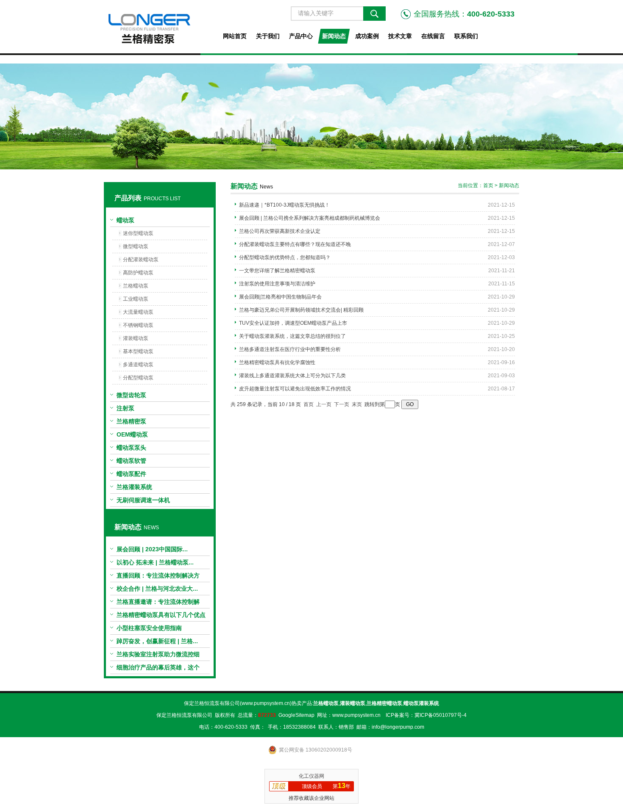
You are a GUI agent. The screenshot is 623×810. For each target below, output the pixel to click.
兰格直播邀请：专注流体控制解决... (158, 603)
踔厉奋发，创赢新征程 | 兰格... (157, 641)
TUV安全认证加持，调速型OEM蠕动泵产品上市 (293, 323)
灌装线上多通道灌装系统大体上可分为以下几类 (292, 376)
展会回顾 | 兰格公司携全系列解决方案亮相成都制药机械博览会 (309, 218)
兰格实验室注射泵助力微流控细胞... (158, 656)
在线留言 (433, 36)
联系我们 (466, 36)
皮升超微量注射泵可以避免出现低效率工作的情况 (295, 389)
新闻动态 (334, 36)
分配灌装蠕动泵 (141, 260)
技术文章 (400, 36)
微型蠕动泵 (135, 246)
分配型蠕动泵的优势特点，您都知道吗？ (285, 257)
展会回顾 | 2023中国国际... (152, 549)
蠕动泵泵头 (131, 447)
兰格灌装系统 (134, 487)
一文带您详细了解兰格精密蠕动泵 (277, 271)
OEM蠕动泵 (132, 434)
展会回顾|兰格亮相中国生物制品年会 (280, 297)
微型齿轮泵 (131, 395)
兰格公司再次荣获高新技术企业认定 (279, 231)
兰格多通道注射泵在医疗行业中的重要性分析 (290, 349)
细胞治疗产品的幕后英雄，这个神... (158, 669)
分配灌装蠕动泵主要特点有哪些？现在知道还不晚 (295, 244)
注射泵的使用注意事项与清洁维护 (277, 284)
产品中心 (301, 36)
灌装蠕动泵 (135, 338)
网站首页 (235, 36)
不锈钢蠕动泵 (138, 325)
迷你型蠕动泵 (138, 233)
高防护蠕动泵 (138, 273)
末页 (357, 404)
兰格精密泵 (131, 421)
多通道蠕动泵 (138, 365)
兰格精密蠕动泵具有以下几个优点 (161, 614)
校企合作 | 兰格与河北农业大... (157, 588)
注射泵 (125, 408)
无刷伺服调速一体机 (143, 500)
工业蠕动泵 (135, 299)
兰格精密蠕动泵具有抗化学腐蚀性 (277, 362)
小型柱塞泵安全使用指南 (149, 628)
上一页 (323, 404)
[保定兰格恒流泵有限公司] (159, 26)
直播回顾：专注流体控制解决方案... (158, 577)
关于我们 (268, 36)
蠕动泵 (125, 220)
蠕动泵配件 (131, 473)
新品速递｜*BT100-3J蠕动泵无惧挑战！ (284, 205)
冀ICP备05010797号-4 (440, 715)
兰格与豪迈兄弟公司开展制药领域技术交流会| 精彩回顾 (301, 310)
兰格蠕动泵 (135, 286)
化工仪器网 (311, 776)
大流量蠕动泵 (138, 312)
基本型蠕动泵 (138, 351)
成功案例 (367, 36)
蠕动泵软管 (131, 460)
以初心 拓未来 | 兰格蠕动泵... (155, 562)
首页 (488, 185)
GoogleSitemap (296, 715)
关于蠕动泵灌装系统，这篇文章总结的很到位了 (292, 336)
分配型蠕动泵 (138, 378)
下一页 (341, 404)
